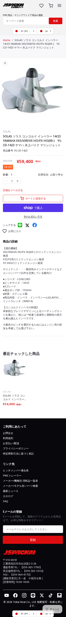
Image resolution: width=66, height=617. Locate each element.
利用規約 (8, 438)
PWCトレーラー (12, 475)
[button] (59, 5)
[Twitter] (27, 225)
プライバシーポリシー (16, 448)
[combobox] (33, 21)
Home (6, 40)
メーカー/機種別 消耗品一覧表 (20, 480)
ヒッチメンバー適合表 (16, 470)
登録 (33, 540)
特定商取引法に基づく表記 (18, 453)
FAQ (5, 501)
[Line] (20, 225)
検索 (55, 20)
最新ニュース (10, 491)
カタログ (8, 496)
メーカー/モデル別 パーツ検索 (20, 486)
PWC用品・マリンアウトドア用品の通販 (23, 15)
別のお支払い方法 (33, 216)
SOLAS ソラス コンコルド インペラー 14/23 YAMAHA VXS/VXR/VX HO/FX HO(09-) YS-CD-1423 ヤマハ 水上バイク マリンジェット (31, 43)
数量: (7, 174)
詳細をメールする (13, 190)
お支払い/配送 (11, 443)
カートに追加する (35, 198)
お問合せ (8, 433)
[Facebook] (34, 225)
